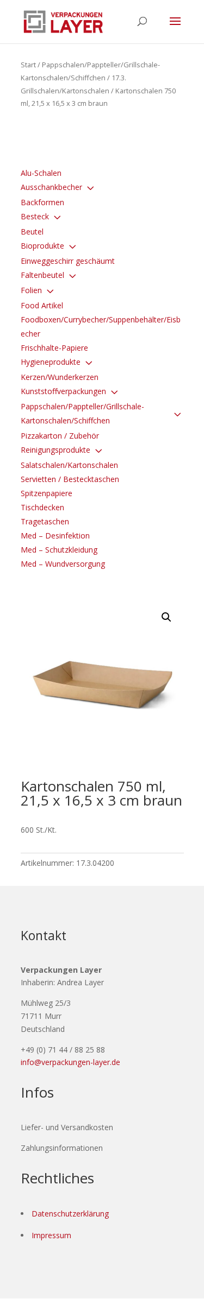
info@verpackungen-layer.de (70, 1062)
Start (28, 64)
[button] (166, 617)
